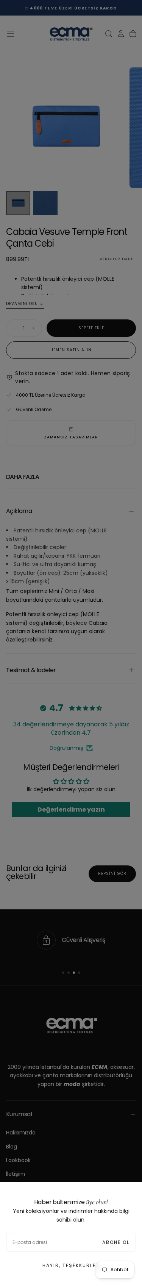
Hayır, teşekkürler (71, 1265)
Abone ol (116, 1242)
